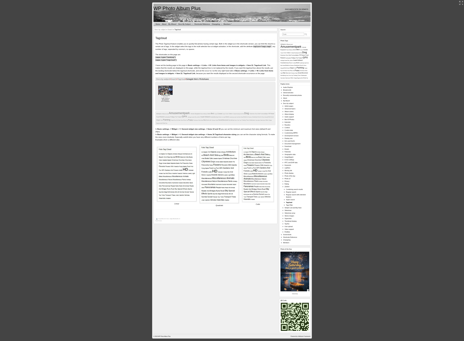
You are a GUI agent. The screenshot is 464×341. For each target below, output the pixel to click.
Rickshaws (195, 120)
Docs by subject (184, 24)
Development (239, 113)
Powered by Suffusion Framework (301, 336)
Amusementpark (180, 113)
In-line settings (289, 160)
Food (158, 117)
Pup (187, 120)
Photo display (289, 173)
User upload (289, 226)
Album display (289, 114)
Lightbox (287, 168)
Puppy (190, 120)
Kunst (227, 117)
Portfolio (287, 232)
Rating (287, 184)
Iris (223, 117)
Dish (243, 113)
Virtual (164, 123)
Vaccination (257, 120)
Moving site (288, 170)
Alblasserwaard (165, 113)
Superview (288, 218)
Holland (207, 117)
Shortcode (209, 120)
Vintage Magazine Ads (298, 78)
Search (170, 29)
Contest (234, 113)
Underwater (252, 120)
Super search (290, 200)
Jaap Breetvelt (174, 218)
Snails (217, 120)
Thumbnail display (291, 221)
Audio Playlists (288, 87)
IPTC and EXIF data (291, 162)
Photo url (287, 179)
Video (267, 120)
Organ (158, 120)
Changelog (216, 24)
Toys (240, 120)
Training (244, 120)
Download (288, 146)
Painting (167, 120)
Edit (259, 113)
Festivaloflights (264, 113)
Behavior (206, 113)
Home (158, 24)
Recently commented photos (292, 95)
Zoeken (287, 186)
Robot (199, 120)
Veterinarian (262, 120)
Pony (184, 120)
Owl (162, 120)
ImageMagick (289, 157)
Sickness (214, 120)
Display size (289, 138)
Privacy (287, 181)
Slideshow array (290, 213)
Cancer (224, 113)
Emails (287, 149)
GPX (185, 116)
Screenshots (287, 234)
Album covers (289, 111)
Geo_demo (197, 117)
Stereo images (289, 216)
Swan (235, 120)
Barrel (202, 113)
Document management (292, 144)
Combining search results (294, 189)
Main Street (241, 117)
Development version (292, 136)
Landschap (231, 117)
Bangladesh (198, 113)
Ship (204, 120)
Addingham (159, 113)
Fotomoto (288, 152)
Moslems (250, 117)
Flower (272, 113)
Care (227, 113)
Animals (193, 113)
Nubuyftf (266, 117)
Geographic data (290, 154)
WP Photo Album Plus (177, 8)
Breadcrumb (287, 90)
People (172, 120)
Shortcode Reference (202, 24)
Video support (289, 229)
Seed (202, 120)
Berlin (209, 113)
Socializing (231, 120)
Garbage (189, 117)
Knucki (165, 97)
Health (202, 117)
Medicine (245, 117)
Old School (271, 117)
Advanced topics (290, 109)
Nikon (263, 117)
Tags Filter (289, 205)
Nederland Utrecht (257, 117)
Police (182, 120)
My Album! (172, 24)
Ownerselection (288, 93)
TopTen (287, 224)
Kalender (288, 122)
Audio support (289, 117)
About (164, 24)
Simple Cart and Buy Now (293, 208)
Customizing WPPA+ (291, 133)
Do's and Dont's (290, 141)
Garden (193, 117)
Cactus (216, 113)
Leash (235, 117)
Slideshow (288, 210)
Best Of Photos (289, 119)
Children (230, 113)
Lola (238, 117)
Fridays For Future (176, 117)
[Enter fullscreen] (461, 3)
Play (175, 120)
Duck (256, 113)
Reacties (287, 125)
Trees (247, 120)
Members (286, 243)
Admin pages (289, 106)
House (220, 117)
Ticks (238, 120)
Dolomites (252, 113)
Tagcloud (181, 79)
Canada (220, 113)
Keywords (288, 165)
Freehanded (167, 117)
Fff (269, 113)
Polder (179, 120)
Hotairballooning (214, 117)
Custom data (289, 130)
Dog (247, 113)
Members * (228, 24)
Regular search (291, 192)
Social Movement (223, 120)
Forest (162, 117)
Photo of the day (290, 176)
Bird (212, 113)
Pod (177, 120)
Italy (225, 117)
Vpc (166, 123)
